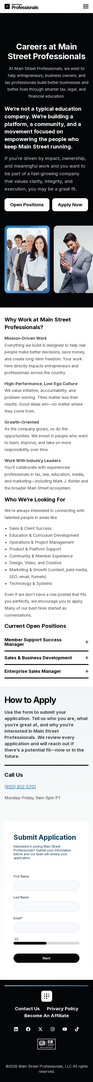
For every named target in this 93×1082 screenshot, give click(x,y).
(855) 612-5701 (20, 786)
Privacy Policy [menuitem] (62, 1008)
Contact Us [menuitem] (27, 1008)
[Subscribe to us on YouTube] (65, 1029)
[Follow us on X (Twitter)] (40, 1029)
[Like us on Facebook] (28, 1029)
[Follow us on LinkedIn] (16, 1029)
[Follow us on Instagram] (52, 1029)
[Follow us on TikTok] (77, 1029)
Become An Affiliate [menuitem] (46, 1015)
